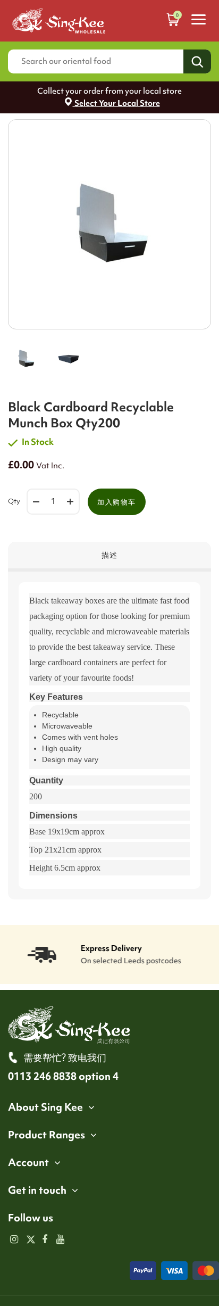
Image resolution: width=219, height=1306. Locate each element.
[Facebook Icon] (45, 1240)
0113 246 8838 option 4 (63, 1076)
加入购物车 (116, 502)
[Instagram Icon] (14, 1240)
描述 (110, 555)
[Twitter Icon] (29, 1240)
